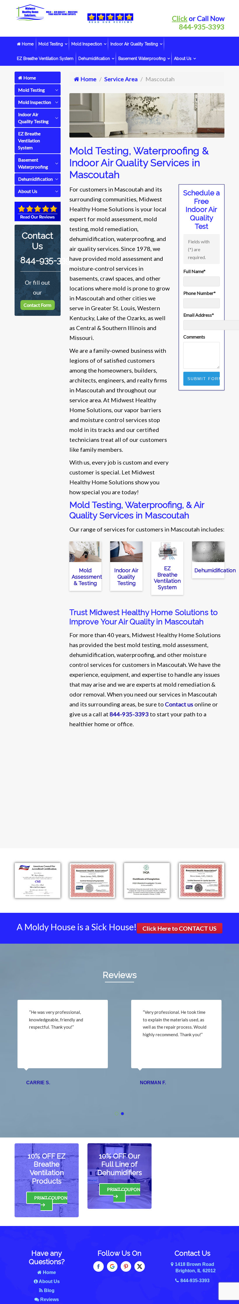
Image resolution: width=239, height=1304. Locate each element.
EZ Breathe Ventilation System (45, 58)
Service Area (121, 78)
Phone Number (199, 293)
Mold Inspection (86, 44)
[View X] (139, 1266)
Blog (49, 1290)
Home (27, 44)
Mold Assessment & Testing (87, 576)
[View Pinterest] (126, 1266)
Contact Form (37, 305)
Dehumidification (94, 58)
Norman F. (153, 1082)
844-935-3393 (201, 26)
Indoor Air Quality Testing (134, 44)
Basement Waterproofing (142, 58)
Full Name (194, 271)
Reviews (120, 975)
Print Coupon (50, 1197)
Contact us (179, 704)
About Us (182, 58)
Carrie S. (38, 1082)
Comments (194, 336)
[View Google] (112, 1266)
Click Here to (180, 928)
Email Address (198, 315)
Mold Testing (50, 44)
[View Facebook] (98, 1266)
